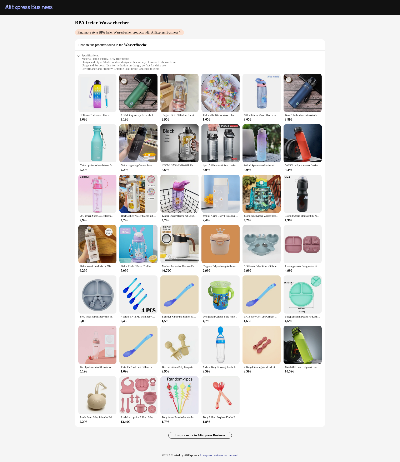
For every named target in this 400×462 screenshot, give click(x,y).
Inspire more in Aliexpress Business (200, 435)
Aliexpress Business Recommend (219, 455)
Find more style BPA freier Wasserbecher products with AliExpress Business (128, 32)
